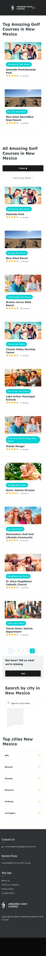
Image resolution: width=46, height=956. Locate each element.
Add (23, 673)
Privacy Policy (8, 889)
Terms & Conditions (10, 885)
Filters (22, 168)
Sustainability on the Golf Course (16, 863)
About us (5, 880)
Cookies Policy (8, 893)
